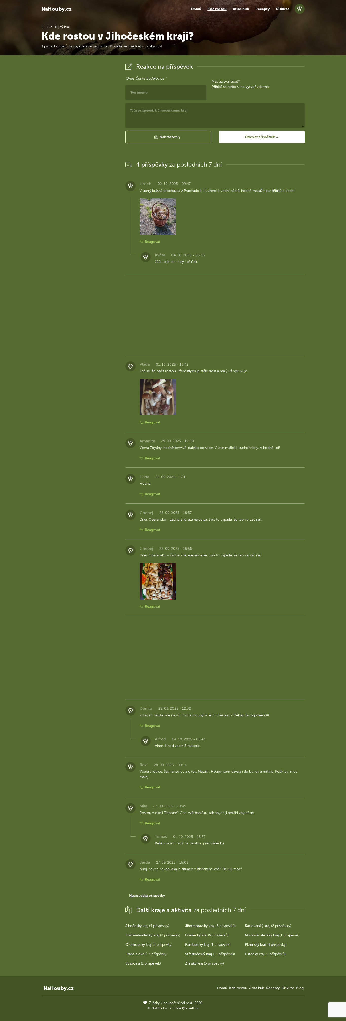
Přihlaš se (219, 87)
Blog (300, 988)
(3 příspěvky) (148, 944)
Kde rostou (217, 9)
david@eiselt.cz (187, 1008)
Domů (196, 9)
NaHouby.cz (56, 9)
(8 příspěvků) (210, 926)
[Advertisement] (79, 138)
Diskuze (283, 9)
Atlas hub (241, 9)
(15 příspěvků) (210, 954)
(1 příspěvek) (272, 935)
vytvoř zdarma (257, 87)
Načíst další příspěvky (147, 895)
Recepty (262, 9)
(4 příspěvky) (147, 926)
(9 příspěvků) (206, 935)
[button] (168, 137)
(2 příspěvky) (268, 926)
